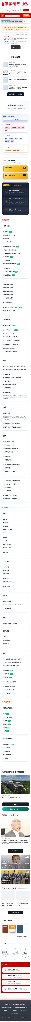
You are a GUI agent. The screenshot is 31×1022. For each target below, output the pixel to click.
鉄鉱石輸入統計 (7, 302)
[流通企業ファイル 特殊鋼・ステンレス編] (12, 929)
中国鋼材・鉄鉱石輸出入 (9, 384)
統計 (12, 141)
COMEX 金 (6, 570)
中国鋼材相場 (6, 374)
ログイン (26, 10)
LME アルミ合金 (7, 529)
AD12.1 (5, 637)
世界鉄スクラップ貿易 (9, 471)
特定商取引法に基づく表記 (19, 1004)
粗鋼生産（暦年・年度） (9, 235)
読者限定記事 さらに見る (15, 94)
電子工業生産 (6, 693)
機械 (4, 731)
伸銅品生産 (6, 670)
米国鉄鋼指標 (6, 413)
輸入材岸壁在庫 (7, 275)
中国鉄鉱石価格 (7, 388)
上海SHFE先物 (7, 601)
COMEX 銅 (6, 567)
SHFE (16, 138)
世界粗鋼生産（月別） (9, 445)
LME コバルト (7, 544)
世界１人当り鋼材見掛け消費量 (11, 464)
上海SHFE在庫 (7, 608)
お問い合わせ (23, 1010)
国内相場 (7, 141)
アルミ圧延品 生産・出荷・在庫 (11, 659)
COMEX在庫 (6, 586)
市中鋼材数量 (6, 260)
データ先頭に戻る (15, 119)
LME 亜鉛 (6, 522)
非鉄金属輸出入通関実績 (9, 682)
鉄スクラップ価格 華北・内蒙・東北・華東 (15, 366)
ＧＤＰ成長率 (6, 747)
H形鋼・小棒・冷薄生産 (9, 250)
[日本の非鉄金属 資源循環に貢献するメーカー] (20, 929)
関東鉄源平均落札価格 (9, 348)
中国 (19, 127)
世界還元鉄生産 (7, 460)
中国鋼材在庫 (6, 381)
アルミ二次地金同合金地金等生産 (12, 662)
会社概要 (15, 1010)
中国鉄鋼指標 (6, 392)
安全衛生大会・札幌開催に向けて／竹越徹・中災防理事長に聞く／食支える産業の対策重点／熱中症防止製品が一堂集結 (15, 842)
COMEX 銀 (6, 573)
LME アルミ (6, 526)
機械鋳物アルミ (7, 640)
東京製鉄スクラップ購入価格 (10, 344)
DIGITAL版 (5, 10)
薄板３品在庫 (6, 268)
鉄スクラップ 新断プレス (10, 336)
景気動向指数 (6, 751)
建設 (4, 713)
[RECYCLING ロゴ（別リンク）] (27, 872)
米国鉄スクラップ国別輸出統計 (11, 423)
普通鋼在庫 (6, 256)
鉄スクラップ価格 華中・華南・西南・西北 (15, 369)
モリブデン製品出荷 (8, 690)
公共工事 (5, 717)
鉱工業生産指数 (7, 754)
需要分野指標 (8, 150)
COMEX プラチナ (8, 578)
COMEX (11, 138)
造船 (4, 727)
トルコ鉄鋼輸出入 (8, 490)
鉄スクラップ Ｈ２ (8, 330)
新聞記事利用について (7, 1007)
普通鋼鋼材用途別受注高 (9, 253)
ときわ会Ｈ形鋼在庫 (8, 271)
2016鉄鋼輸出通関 (8, 284)
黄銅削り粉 (6, 643)
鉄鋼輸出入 (6, 238)
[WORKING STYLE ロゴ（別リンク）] (27, 857)
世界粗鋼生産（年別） (9, 441)
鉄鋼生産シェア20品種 (9, 310)
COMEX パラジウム (8, 581)
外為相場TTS (6, 744)
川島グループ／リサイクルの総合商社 (11, 797)
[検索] (19, 16)
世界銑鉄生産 (6, 456)
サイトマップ (7, 1004)
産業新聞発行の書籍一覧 (23, 936)
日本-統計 (7, 127)
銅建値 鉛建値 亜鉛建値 (10, 623)
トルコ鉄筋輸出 (7, 487)
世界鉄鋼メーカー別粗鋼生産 (10, 448)
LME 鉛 (5, 537)
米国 (23, 127)
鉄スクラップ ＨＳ (8, 333)
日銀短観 (5, 758)
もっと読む (15, 804)
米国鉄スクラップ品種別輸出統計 (12, 427)
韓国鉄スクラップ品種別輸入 (10, 498)
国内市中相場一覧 (8, 325)
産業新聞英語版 (15, 1013)
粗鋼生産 (5, 231)
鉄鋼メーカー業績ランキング (10, 307)
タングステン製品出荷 (9, 686)
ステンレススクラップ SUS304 (11, 340)
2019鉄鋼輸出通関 (8, 294)
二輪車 (5, 724)
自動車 (5, 720)
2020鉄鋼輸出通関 (8, 298)
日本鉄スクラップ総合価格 (10, 351)
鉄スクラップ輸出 (8, 242)
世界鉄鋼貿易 (6, 468)
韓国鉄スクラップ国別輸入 (10, 495)
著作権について (6, 1010)
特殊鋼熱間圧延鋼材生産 (9, 263)
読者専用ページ (15, 10)
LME (6, 138)
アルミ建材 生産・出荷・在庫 (11, 665)
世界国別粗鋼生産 (8, 452)
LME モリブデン (7, 547)
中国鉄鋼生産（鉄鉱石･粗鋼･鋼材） (12, 377)
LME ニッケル (7, 533)
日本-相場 (14, 127)
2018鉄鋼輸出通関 (8, 291)
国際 (6, 130)
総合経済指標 (16, 150)
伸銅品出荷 (6, 674)
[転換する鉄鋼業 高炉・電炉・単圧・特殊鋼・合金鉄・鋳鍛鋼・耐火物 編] (5, 929)
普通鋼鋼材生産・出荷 (9, 246)
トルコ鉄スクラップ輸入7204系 (11, 480)
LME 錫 (5, 541)
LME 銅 (5, 519)
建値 (21, 138)
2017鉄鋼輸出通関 (8, 287)
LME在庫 (5, 552)
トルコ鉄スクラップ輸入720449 (11, 484)
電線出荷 (5, 677)
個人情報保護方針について (21, 1007)
